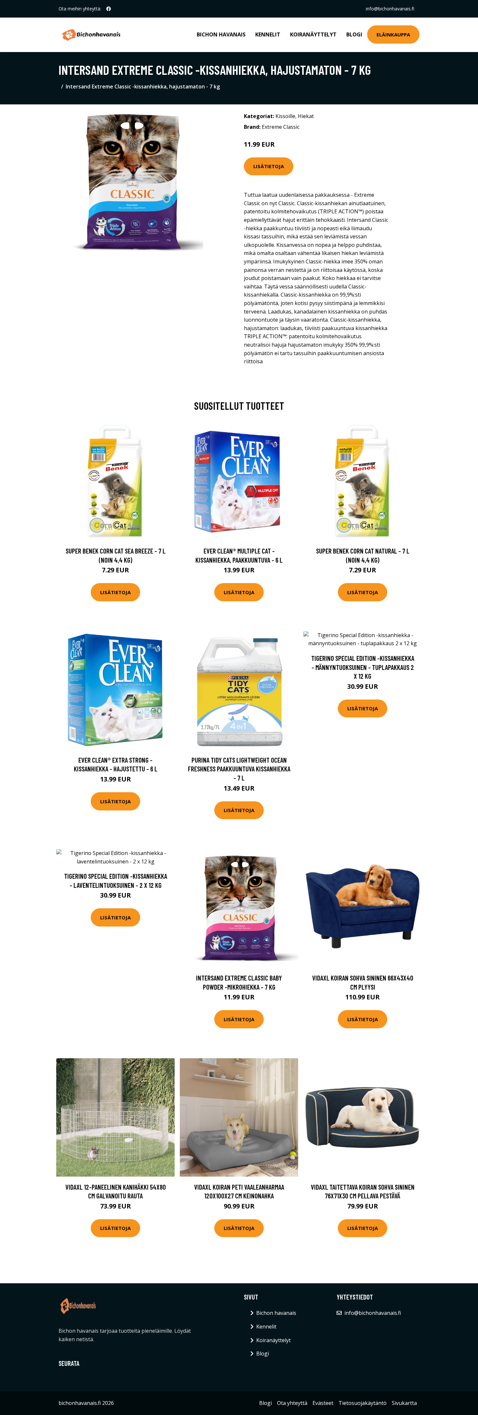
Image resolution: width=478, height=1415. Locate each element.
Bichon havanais (221, 34)
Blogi (354, 34)
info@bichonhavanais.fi (390, 9)
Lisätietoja (268, 166)
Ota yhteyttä (292, 1403)
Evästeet (322, 1403)
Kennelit (267, 34)
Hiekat (306, 116)
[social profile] (108, 9)
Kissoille (285, 116)
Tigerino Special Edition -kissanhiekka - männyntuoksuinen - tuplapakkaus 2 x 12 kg (362, 667)
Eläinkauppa (393, 34)
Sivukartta (404, 1403)
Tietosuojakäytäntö (363, 1403)
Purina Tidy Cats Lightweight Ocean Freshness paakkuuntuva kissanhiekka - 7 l (239, 769)
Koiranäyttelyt (313, 34)
